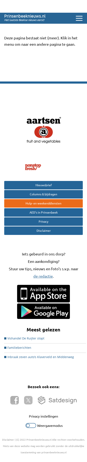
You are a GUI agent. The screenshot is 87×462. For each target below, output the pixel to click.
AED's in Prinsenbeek (44, 212)
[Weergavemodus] (31, 427)
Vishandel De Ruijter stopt (25, 338)
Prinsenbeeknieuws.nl (24, 16)
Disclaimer (44, 230)
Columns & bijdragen (43, 194)
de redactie (43, 276)
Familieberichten (19, 348)
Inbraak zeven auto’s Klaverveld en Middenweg (40, 357)
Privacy (43, 221)
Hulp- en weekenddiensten (43, 203)
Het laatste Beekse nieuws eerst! (24, 19)
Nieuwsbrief (43, 185)
